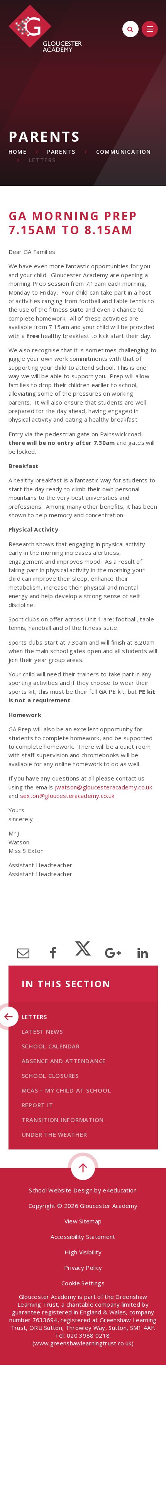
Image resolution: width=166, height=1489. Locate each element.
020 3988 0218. (89, 1335)
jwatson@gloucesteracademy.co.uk (103, 787)
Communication (123, 151)
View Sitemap (83, 1221)
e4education (120, 1190)
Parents (61, 151)
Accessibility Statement (83, 1236)
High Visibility (83, 1252)
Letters (42, 160)
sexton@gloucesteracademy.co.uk (67, 795)
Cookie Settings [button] (83, 1283)
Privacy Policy (83, 1267)
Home (17, 151)
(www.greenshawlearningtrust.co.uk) (83, 1343)
